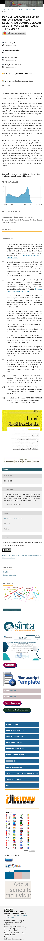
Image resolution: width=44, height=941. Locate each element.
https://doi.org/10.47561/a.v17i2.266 (18, 74)
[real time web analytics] (12, 855)
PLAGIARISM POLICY (14, 743)
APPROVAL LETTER (13, 779)
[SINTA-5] (19, 633)
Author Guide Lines (12, 703)
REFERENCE (10, 761)
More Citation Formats (13, 504)
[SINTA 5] (22, 660)
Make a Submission (12, 610)
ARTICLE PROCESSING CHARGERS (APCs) (22, 773)
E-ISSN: (7, 691)
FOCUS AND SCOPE (13, 724)
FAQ (7, 785)
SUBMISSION (10, 665)
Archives (11, 9)
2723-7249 (13, 691)
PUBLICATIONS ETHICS (15, 749)
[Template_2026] (22, 686)
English (5, 572)
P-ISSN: (7, 697)
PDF (6, 469)
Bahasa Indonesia (9, 575)
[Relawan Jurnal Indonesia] (20, 805)
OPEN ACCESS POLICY (14, 737)
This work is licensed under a (11, 555)
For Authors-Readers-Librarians (17, 710)
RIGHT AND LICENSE (14, 767)
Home (4, 9)
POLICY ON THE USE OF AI (16, 755)
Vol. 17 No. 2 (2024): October (26, 9)
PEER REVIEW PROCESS (15, 731)
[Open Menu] (2, 2)
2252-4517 (13, 697)
